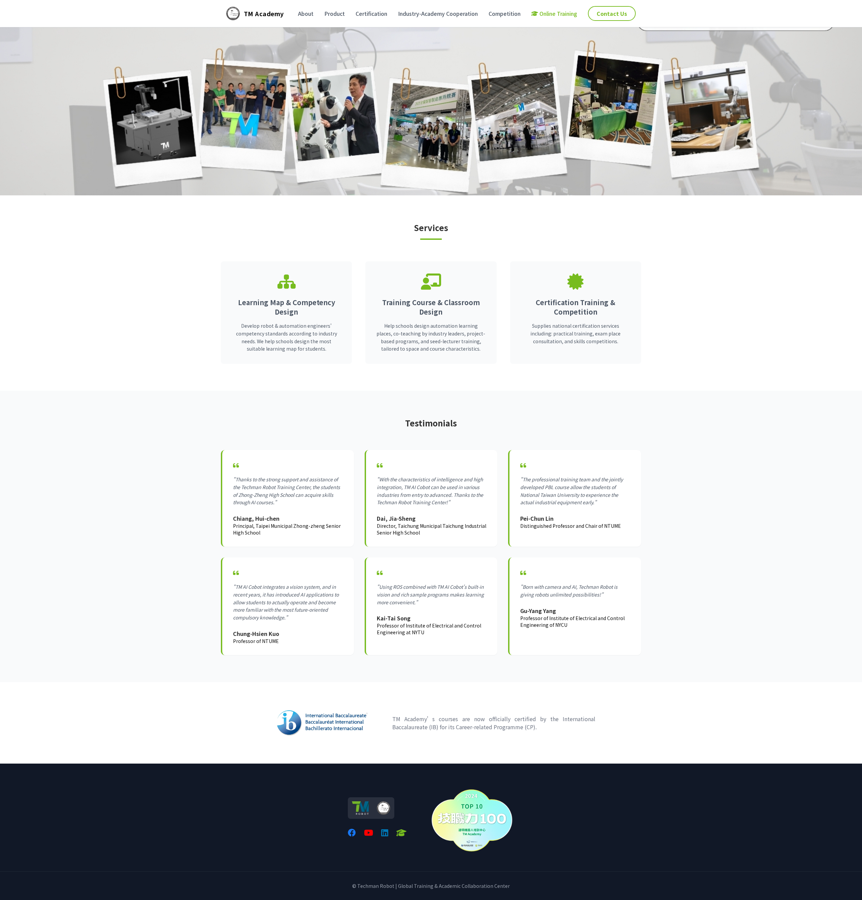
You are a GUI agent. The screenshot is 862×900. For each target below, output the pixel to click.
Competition (505, 13)
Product (334, 13)
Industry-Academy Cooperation (438, 13)
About (305, 13)
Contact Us (612, 13)
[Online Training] (401, 832)
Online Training (558, 13)
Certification (371, 13)
